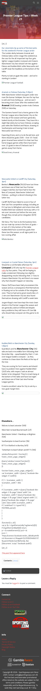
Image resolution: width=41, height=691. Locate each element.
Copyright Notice (8, 647)
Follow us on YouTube (10, 607)
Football (8, 571)
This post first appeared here (13, 553)
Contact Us (6, 599)
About (4, 639)
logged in (16, 583)
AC (27, 24)
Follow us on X (7, 602)
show (15, 561)
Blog (3, 650)
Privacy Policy (7, 644)
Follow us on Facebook (11, 604)
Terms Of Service (9, 642)
